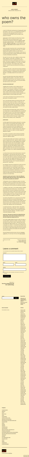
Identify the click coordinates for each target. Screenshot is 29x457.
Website (4, 267)
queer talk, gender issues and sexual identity (9, 433)
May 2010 (22, 336)
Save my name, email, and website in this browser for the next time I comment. (14, 273)
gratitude (3, 424)
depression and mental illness (6, 419)
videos (4, 45)
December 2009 (23, 342)
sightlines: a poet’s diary (11, 43)
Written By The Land (24, 302)
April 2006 (22, 400)
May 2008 (22, 367)
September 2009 (23, 346)
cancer (3, 415)
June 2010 (22, 334)
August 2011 (22, 319)
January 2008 (23, 372)
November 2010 (23, 328)
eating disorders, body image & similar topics (9, 420)
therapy (3, 441)
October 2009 (23, 345)
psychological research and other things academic (10, 432)
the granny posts (4, 438)
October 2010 (23, 329)
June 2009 (22, 350)
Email (16, 262)
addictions (3, 411)
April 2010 (22, 337)
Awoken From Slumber (23, 304)
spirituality (3, 436)
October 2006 (23, 392)
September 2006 (23, 393)
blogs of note (24, 239)
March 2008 (22, 370)
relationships (4, 434)
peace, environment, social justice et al (8, 429)
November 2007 (23, 375)
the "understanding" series (6, 437)
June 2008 (22, 366)
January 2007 (23, 388)
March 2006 (22, 401)
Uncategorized (4, 442)
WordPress (10, 453)
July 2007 (22, 380)
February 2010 (23, 340)
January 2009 (23, 357)
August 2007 (23, 379)
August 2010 (23, 332)
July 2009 (22, 349)
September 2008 (23, 362)
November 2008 (23, 359)
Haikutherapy (14, 9)
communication (4, 416)
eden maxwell (22, 233)
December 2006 (23, 389)
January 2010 (23, 341)
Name (4, 262)
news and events (4, 428)
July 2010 (22, 333)
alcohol (3, 412)
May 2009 (22, 351)
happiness (3, 425)
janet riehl (12, 32)
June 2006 (22, 397)
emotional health (4, 421)
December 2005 (23, 404)
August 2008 (23, 363)
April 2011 (22, 321)
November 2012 (23, 316)
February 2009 (23, 355)
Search (3, 296)
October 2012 (23, 317)
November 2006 (23, 391)
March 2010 (22, 338)
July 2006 (22, 396)
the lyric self (20, 30)
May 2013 (22, 312)
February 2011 (23, 324)
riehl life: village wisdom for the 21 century (12, 44)
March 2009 (22, 354)
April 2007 (22, 384)
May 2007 (22, 383)
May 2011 (22, 320)
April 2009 (22, 353)
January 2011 (23, 325)
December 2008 (23, 358)
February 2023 (23, 311)
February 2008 (23, 371)
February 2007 (23, 387)
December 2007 (23, 374)
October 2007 (23, 376)
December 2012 (23, 315)
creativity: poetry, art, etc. (22, 240)
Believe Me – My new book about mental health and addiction (23, 299)
